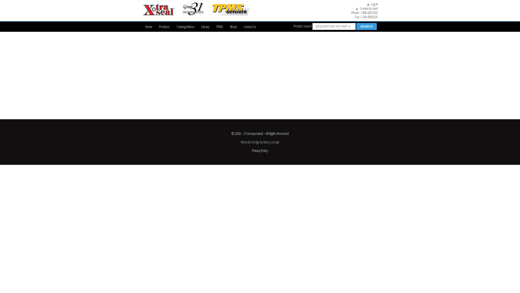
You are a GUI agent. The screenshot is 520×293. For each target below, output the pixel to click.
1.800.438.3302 (369, 12)
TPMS (219, 26)
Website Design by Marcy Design (260, 142)
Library (205, 26)
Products (164, 26)
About (233, 26)
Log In (374, 4)
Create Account (368, 8)
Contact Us (250, 26)
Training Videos (186, 26)
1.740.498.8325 (369, 16)
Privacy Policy (260, 150)
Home (148, 26)
